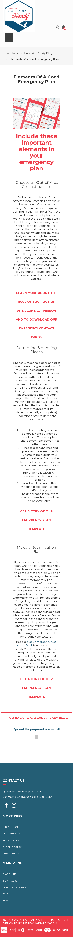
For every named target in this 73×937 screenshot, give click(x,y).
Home (15, 53)
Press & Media (11, 853)
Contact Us (9, 797)
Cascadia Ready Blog (38, 53)
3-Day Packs (10, 880)
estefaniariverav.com (40, 923)
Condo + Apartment (15, 887)
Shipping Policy (12, 847)
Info (5, 900)
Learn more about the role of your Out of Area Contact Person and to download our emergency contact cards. (36, 315)
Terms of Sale (11, 827)
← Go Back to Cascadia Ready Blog (36, 718)
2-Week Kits (9, 874)
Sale (5, 894)
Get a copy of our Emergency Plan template (36, 520)
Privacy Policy (12, 840)
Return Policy (11, 833)
